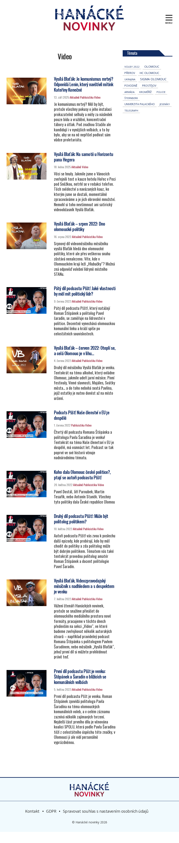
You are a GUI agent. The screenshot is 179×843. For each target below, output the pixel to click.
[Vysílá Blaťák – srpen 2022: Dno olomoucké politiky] (26, 236)
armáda (129, 92)
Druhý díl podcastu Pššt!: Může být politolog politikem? (81, 519)
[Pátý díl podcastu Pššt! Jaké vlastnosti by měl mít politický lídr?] (26, 300)
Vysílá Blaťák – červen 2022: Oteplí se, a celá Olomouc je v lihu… (84, 350)
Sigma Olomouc (153, 79)
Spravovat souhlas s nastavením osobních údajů (105, 811)
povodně (130, 85)
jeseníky (165, 104)
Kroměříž (145, 92)
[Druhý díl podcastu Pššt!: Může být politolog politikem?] (26, 528)
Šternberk (131, 98)
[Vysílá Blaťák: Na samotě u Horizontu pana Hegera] (26, 166)
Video (97, 97)
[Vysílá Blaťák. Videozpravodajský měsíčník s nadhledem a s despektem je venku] (26, 592)
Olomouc (151, 67)
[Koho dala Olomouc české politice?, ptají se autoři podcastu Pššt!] (26, 484)
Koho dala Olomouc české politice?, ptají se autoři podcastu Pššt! (82, 475)
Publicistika (86, 97)
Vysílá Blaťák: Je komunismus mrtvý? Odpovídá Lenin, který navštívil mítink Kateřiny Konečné (83, 84)
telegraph (131, 110)
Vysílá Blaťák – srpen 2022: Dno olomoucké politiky (79, 226)
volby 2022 (131, 66)
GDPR (51, 811)
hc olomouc (149, 73)
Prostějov (149, 85)
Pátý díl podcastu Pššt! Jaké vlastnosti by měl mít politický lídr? (85, 291)
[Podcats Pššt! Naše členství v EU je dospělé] (26, 424)
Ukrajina (129, 79)
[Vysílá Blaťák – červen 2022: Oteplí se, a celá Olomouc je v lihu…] (26, 360)
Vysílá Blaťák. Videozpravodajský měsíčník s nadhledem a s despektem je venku (84, 586)
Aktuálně (74, 97)
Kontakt (32, 811)
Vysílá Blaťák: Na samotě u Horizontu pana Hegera (83, 157)
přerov (129, 73)
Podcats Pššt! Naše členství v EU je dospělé (81, 415)
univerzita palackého (139, 104)
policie (161, 92)
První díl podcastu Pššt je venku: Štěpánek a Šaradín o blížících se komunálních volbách (80, 676)
